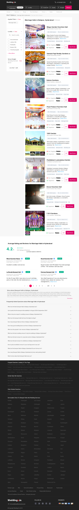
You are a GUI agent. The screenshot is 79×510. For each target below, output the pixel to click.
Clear (19, 19)
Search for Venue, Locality (13, 6)
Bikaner (23, 430)
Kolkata (10, 445)
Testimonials (59, 487)
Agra (22, 456)
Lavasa (49, 411)
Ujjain (9, 482)
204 (48, 285)
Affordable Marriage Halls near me (16, 378)
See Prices (72, 46)
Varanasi (23, 463)
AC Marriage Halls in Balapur (48, 364)
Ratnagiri (10, 419)
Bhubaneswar (11, 463)
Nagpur (23, 452)
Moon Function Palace (13, 258)
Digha (48, 404)
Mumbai (36, 441)
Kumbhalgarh (63, 423)
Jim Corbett (37, 400)
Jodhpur (49, 467)
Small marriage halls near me (51, 383)
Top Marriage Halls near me (61, 378)
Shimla (23, 478)
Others (62, 426)
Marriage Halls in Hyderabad (23, 15)
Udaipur (10, 456)
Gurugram (36, 460)
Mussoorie (24, 434)
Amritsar (36, 463)
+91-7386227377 (63, 219)
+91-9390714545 (64, 58)
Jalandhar (36, 475)
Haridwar (62, 434)
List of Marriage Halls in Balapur (37, 369)
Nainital (36, 415)
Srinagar (62, 415)
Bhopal (62, 460)
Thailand (10, 423)
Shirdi (22, 437)
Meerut (36, 467)
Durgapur (36, 408)
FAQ (19, 487)
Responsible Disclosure (45, 491)
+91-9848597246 (64, 32)
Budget (62, 7)
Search (68, 7)
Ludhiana (10, 460)
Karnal (22, 471)
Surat (48, 456)
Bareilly (23, 411)
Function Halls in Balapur (19, 394)
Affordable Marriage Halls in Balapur (16, 364)
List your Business (12, 491)
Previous (27, 35)
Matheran (23, 415)
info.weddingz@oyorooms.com (17, 504)
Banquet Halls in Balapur (41, 391)
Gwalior (49, 475)
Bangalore (23, 445)
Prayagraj (62, 471)
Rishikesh (50, 434)
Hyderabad (63, 441)
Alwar (9, 408)
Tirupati (62, 408)
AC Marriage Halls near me (45, 378)
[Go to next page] (51, 286)
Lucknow (10, 449)
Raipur (9, 475)
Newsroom (50, 487)
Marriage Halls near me (32, 378)
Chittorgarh (24, 400)
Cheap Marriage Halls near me (34, 383)
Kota (61, 400)
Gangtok (49, 419)
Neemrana (63, 430)
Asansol (10, 426)
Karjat (35, 419)
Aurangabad (24, 482)
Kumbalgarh (11, 411)
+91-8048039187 (63, 111)
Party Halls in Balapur (28, 391)
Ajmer (9, 415)
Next (42, 35)
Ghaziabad (50, 449)
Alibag (22, 419)
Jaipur (62, 445)
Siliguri (36, 478)
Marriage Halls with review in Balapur (43, 367)
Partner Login (11, 487)
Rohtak (9, 400)
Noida (62, 456)
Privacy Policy (40, 487)
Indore (22, 449)
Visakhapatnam (51, 463)
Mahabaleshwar (51, 437)
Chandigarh (11, 452)
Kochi (9, 471)
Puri (48, 452)
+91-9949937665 (63, 193)
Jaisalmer (50, 400)
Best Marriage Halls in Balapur (20, 369)
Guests (53, 7)
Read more (63, 38)
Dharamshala (50, 408)
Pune (48, 445)
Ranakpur (23, 423)
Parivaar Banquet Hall (47, 272)
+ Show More (11, 53)
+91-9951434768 (64, 165)
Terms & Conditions (28, 487)
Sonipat (62, 437)
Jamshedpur (50, 415)
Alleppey (36, 430)
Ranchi (62, 467)
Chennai (36, 445)
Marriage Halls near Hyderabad (22, 385)
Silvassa (10, 441)
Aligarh (23, 408)
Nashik (62, 463)
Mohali (9, 430)
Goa (61, 449)
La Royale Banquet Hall (14, 272)
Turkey (49, 423)
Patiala (62, 419)
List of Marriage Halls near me (18, 383)
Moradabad (24, 441)
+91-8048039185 (64, 85)
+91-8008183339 (64, 138)
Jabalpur (62, 475)
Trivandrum (50, 426)
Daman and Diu (51, 482)
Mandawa (23, 404)
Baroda (23, 460)
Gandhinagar (50, 478)
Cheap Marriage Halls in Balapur (54, 369)
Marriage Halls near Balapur (40, 372)
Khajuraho (36, 437)
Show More (69, 298)
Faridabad (50, 460)
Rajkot (22, 475)
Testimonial (59, 11)
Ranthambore (11, 437)
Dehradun (49, 471)
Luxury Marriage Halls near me (52, 380)
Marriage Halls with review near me (34, 380)
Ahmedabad (37, 449)
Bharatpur (23, 426)
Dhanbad (36, 411)
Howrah (36, 471)
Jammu (62, 404)
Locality (30, 7)
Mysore (36, 426)
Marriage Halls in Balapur (33, 364)
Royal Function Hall (46, 258)
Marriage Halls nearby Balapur (24, 372)
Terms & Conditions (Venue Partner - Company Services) (21, 494)
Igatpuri (10, 434)
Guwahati (10, 467)
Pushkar (36, 423)
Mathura (10, 404)
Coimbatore (11, 478)
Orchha (62, 411)
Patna (35, 452)
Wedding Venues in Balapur (14, 391)
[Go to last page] (54, 286)
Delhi (48, 441)
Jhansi (36, 434)
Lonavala (49, 430)
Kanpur (36, 456)
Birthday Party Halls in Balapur (55, 391)
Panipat (36, 482)
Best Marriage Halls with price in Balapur (23, 367)
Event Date (45, 7)
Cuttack (62, 478)
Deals (51, 11)
